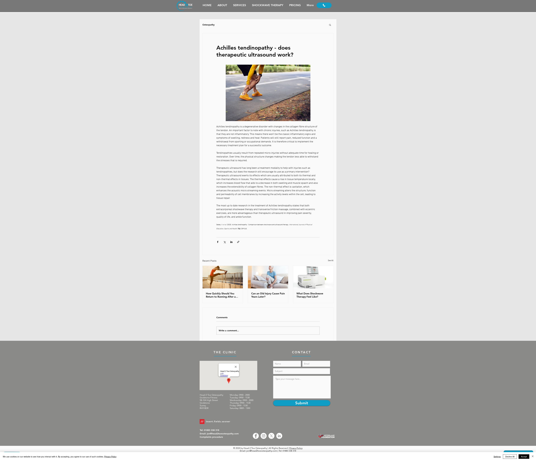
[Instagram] (264, 436)
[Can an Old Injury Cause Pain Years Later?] (268, 277)
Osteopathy (208, 24)
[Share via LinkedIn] (231, 242)
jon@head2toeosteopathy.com (261, 450)
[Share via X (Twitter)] (224, 242)
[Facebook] (256, 436)
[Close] (532, 456)
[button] (330, 25)
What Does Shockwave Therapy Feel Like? (309, 295)
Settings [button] (497, 456)
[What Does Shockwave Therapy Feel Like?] (313, 277)
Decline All (510, 456)
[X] (271, 436)
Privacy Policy (295, 448)
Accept (524, 456)
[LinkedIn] (279, 436)
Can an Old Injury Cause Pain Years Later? (268, 295)
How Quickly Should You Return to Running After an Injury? (221, 295)
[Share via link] (238, 242)
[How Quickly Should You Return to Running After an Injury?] (223, 277)
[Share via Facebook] (217, 242)
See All (331, 260)
